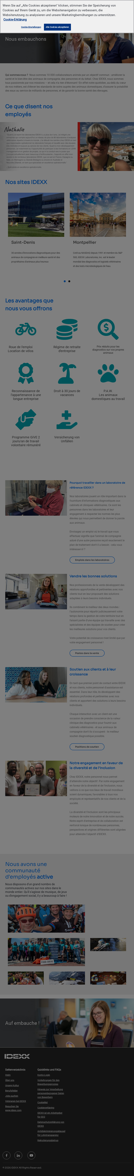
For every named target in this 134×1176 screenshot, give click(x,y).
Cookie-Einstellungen (31, 27)
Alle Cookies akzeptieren (57, 27)
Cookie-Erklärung (15, 19)
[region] (67, 16)
